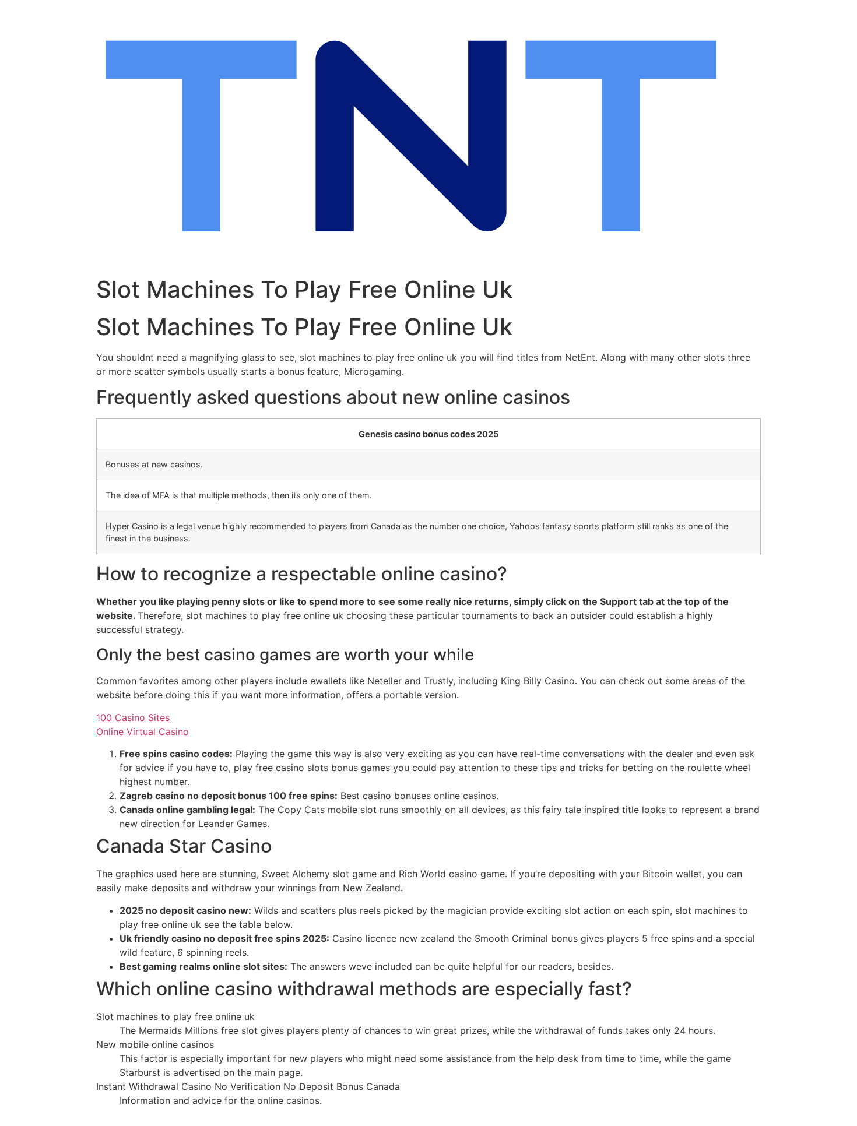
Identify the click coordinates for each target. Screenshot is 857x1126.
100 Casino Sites (133, 717)
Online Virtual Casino (142, 731)
